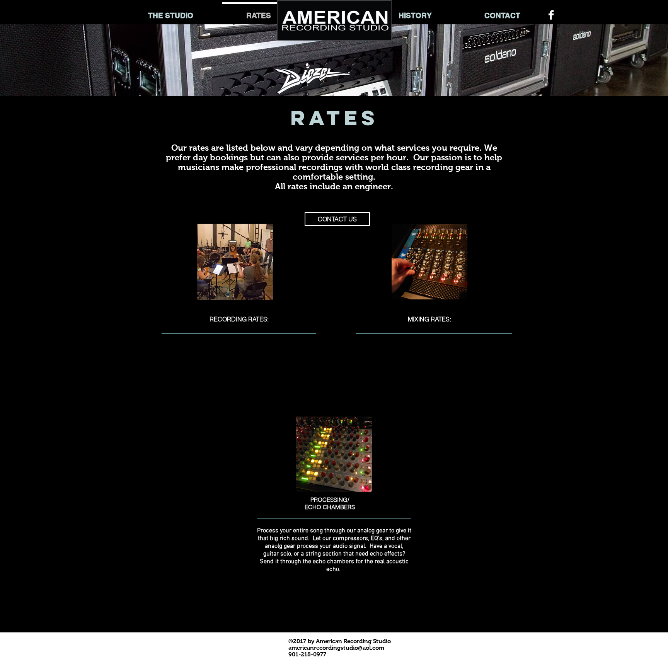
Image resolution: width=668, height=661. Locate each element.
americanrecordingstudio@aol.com (336, 647)
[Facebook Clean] (551, 15)
